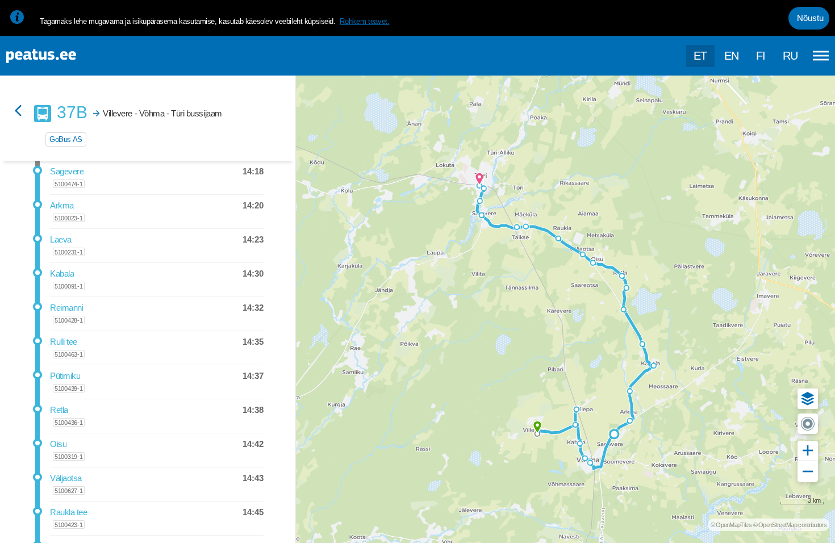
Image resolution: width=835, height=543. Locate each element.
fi (761, 55)
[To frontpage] (65, 56)
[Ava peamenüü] (821, 56)
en (731, 55)
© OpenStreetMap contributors (789, 524)
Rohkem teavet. (364, 21)
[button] (808, 399)
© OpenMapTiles (731, 524)
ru (790, 55)
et (700, 55)
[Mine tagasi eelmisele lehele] (18, 111)
